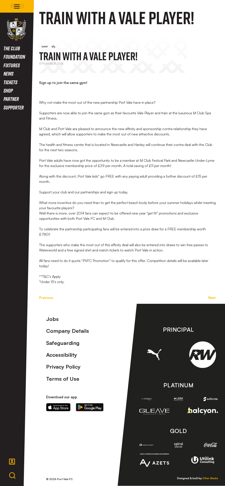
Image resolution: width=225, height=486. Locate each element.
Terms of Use (62, 378)
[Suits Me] (210, 399)
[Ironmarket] (146, 399)
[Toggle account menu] (12, 461)
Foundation (14, 56)
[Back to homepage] (16, 29)
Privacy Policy (63, 366)
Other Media (210, 478)
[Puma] (154, 354)
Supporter (14, 107)
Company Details (67, 331)
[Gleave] (154, 411)
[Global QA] (146, 445)
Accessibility (61, 354)
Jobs (52, 319)
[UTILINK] (202, 460)
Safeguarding (63, 343)
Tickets (10, 82)
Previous (46, 297)
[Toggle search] (12, 475)
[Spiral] (178, 445)
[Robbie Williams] (202, 354)
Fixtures (12, 65)
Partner (11, 99)
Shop (8, 90)
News (8, 73)
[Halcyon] (202, 411)
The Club (12, 48)
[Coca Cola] (210, 445)
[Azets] (154, 460)
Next (212, 297)
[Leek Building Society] (178, 399)
